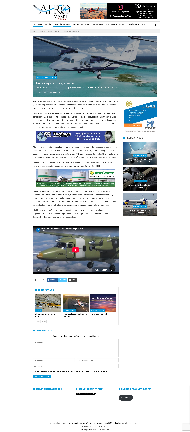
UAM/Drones (134, 24)
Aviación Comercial (81, 24)
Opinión (48, 24)
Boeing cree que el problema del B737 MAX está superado (140, 160)
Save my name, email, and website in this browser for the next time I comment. (71, 371)
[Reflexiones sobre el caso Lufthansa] (140, 204)
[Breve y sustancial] (103, 303)
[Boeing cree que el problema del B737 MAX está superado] (140, 153)
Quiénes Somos (89, 426)
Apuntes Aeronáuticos (115, 24)
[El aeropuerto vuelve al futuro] (48, 303)
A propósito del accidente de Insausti (140, 186)
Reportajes (98, 24)
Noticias (38, 24)
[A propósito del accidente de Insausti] (140, 179)
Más (143, 24)
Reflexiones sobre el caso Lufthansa (140, 211)
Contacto (103, 426)
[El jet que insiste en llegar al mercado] (76, 303)
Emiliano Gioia (104, 430)
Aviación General (62, 24)
